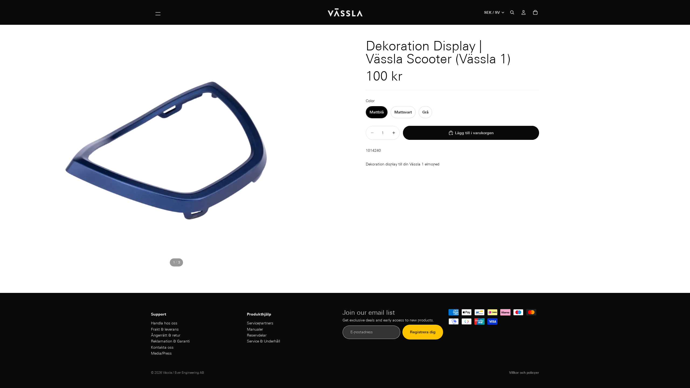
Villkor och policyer (524, 372)
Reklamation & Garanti (170, 341)
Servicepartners (260, 323)
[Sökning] (512, 12)
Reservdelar (257, 335)
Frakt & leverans (165, 329)
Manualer (255, 329)
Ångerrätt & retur (165, 335)
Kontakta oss (162, 347)
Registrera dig (423, 332)
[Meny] (158, 12)
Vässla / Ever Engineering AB (183, 372)
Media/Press (161, 353)
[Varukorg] (535, 12)
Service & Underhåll (263, 341)
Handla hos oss (164, 323)
